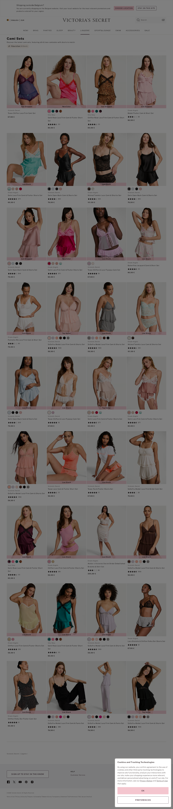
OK (143, 791)
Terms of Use (162, 781)
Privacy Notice (146, 781)
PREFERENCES (143, 800)
